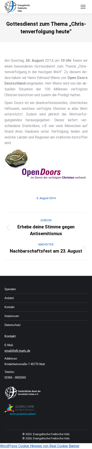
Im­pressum (11, 316)
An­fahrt (9, 298)
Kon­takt (9, 307)
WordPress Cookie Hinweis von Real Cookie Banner (39, 446)
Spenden (10, 289)
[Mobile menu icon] (83, 6)
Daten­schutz (12, 325)
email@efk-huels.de (17, 350)
